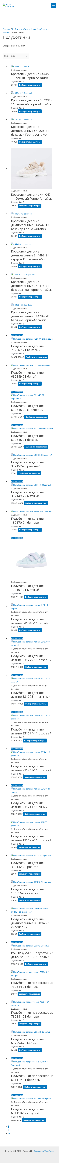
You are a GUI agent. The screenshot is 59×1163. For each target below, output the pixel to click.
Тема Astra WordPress (44, 1151)
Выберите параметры (29, 85)
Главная (6, 29)
